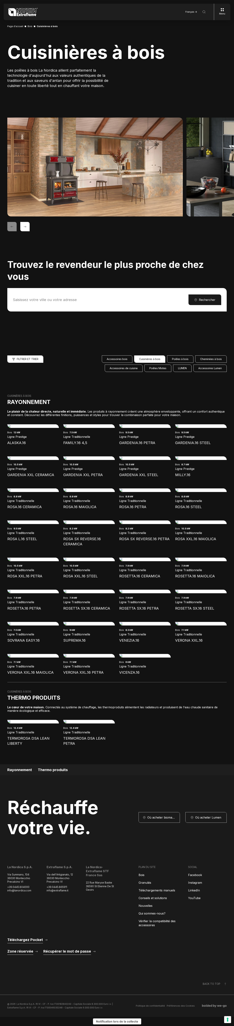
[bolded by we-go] (214, 1005)
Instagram (195, 882)
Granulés (145, 882)
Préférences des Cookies (181, 1005)
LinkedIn (194, 890)
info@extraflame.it (57, 890)
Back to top (211, 983)
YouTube (194, 898)
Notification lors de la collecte (117, 1021)
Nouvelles (145, 906)
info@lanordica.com (19, 890)
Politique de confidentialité (150, 1005)
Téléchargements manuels (157, 890)
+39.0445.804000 (18, 886)
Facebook (195, 875)
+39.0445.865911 (57, 886)
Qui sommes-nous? (152, 913)
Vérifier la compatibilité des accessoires (157, 923)
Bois (141, 875)
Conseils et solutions (153, 898)
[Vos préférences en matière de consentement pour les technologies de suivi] (227, 1019)
